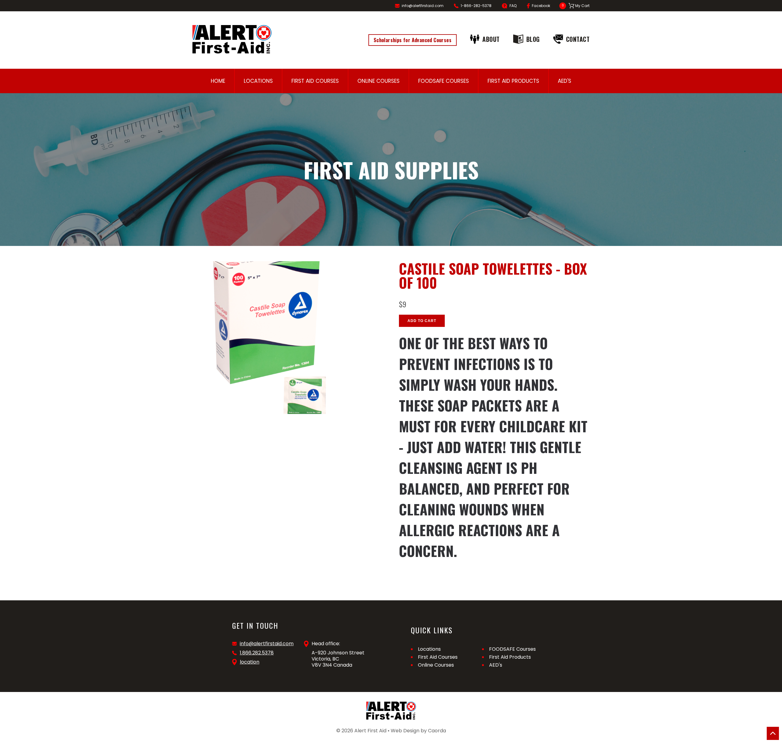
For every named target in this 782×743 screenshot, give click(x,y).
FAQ (513, 5)
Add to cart (421, 321)
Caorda (437, 730)
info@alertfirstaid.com (423, 5)
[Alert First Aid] (232, 39)
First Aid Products (513, 81)
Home (218, 81)
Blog (533, 39)
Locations (258, 81)
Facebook (541, 5)
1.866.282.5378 (257, 653)
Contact (578, 39)
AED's (564, 81)
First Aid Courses (315, 81)
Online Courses (378, 81)
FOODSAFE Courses (443, 81)
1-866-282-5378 (476, 5)
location (249, 662)
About (491, 39)
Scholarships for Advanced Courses (412, 40)
